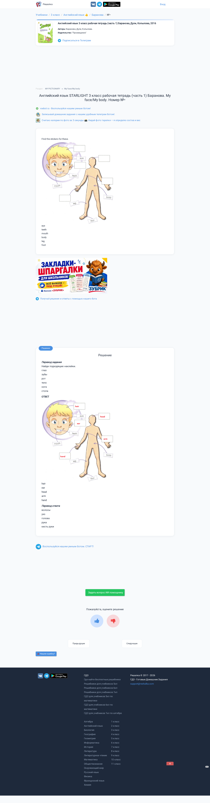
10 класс (116, 759)
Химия (87, 784)
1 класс (115, 721)
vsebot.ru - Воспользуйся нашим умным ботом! (65, 108)
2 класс (115, 725)
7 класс (115, 747)
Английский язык (93, 725)
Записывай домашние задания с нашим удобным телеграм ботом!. (78, 114)
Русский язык (91, 772)
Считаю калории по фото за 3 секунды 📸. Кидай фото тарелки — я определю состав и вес (91, 120)
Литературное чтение (95, 755)
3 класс (115, 730)
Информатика (91, 742)
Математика (91, 759)
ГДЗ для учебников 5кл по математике (98, 698)
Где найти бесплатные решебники (102, 679)
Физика (88, 776)
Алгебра (88, 721)
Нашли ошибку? (47, 654)
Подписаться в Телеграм (76, 40)
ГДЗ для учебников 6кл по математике (98, 706)
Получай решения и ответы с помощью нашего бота (68, 298)
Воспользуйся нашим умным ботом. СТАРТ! (68, 546)
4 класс (115, 734)
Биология (89, 730)
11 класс (116, 763)
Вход (162, 4)
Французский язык (94, 780)
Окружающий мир (94, 768)
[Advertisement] (187, 783)
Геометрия (90, 738)
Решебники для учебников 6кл (100, 688)
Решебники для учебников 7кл (100, 692)
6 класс (115, 742)
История (88, 747)
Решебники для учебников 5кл (100, 683)
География (90, 734)
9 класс (115, 755)
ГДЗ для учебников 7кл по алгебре (103, 713)
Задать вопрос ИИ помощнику (105, 592)
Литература (90, 751)
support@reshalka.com (142, 683)
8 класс (115, 751)
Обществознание (93, 763)
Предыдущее (79, 643)
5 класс (115, 738)
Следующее (131, 643)
